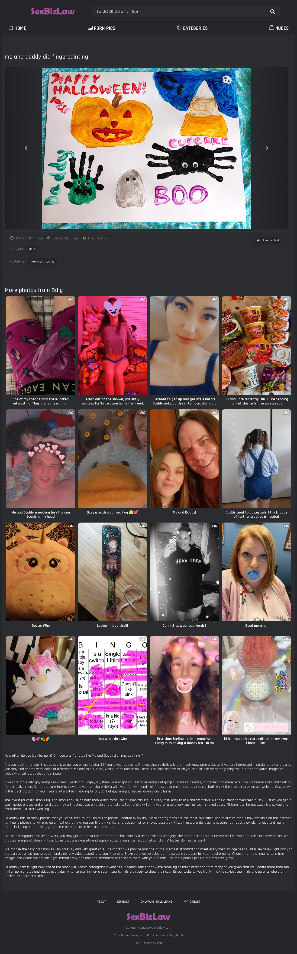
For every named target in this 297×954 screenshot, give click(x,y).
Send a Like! (270, 240)
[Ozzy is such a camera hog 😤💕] (112, 458)
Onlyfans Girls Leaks (156, 902)
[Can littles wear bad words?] (184, 572)
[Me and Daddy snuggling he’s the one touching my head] (40, 458)
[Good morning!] (256, 572)
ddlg (32, 249)
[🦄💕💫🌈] (40, 685)
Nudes (282, 28)
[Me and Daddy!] (184, 458)
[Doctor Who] (40, 572)
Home (20, 28)
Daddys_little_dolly (43, 261)
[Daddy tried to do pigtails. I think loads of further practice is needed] (256, 458)
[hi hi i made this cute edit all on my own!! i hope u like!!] (256, 685)
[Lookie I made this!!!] (112, 572)
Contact (123, 902)
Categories (195, 28)
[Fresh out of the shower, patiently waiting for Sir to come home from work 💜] (112, 345)
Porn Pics (104, 28)
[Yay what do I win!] (112, 685)
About (101, 902)
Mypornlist (192, 902)
